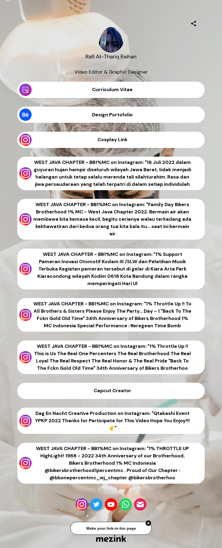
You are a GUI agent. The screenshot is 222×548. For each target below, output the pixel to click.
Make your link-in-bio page (111, 529)
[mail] (140, 504)
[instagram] (82, 504)
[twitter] (96, 504)
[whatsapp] (125, 504)
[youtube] (111, 504)
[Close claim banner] (148, 523)
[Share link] (193, 22)
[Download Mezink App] (111, 538)
